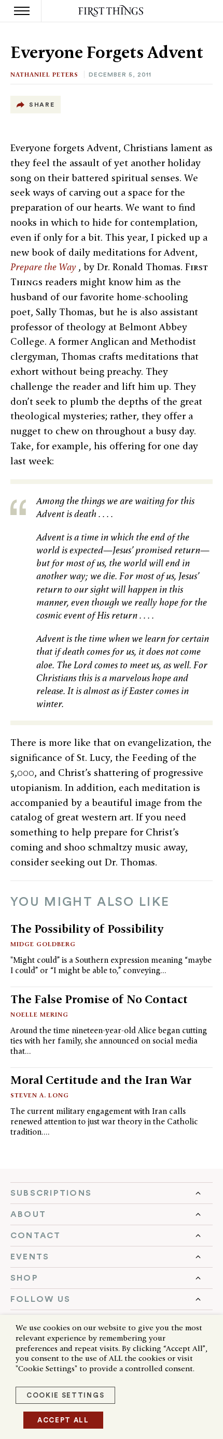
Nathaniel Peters (44, 74)
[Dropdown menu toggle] (111, 1193)
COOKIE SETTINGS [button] (65, 1395)
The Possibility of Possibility (86, 928)
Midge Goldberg (43, 944)
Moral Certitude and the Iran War (100, 1080)
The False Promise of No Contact (99, 999)
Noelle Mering (39, 1014)
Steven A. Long (39, 1095)
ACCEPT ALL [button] (63, 1420)
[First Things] (111, 11)
